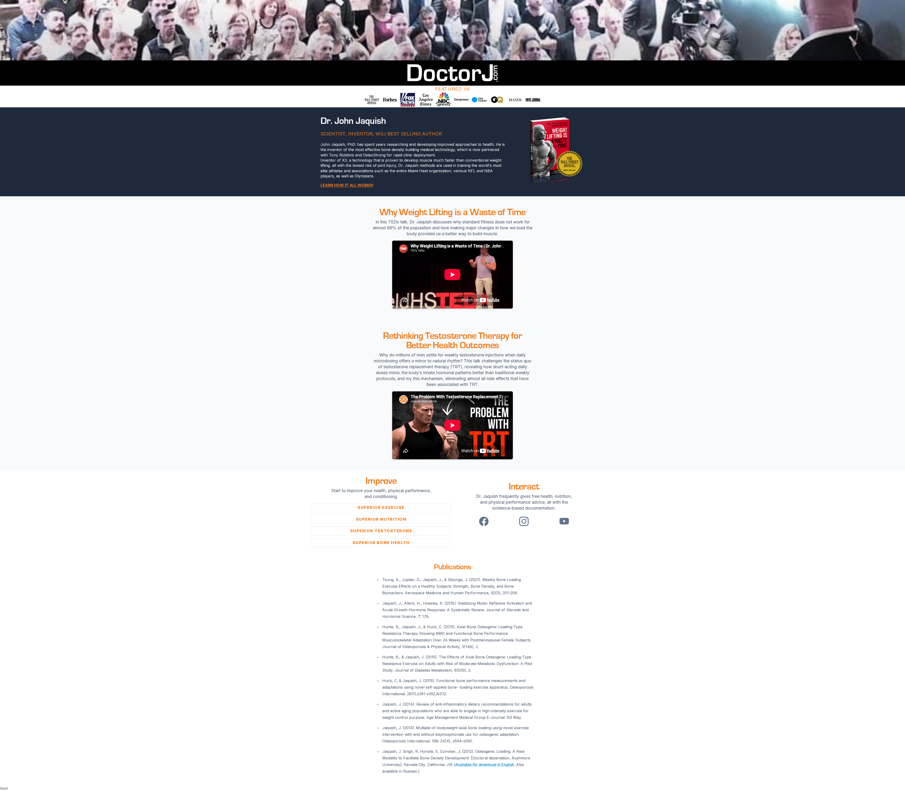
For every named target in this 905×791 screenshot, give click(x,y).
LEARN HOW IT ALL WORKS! (347, 185)
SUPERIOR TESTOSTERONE (381, 530)
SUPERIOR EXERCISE (381, 507)
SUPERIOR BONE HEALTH (381, 542)
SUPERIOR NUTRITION (381, 519)
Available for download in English (484, 764)
